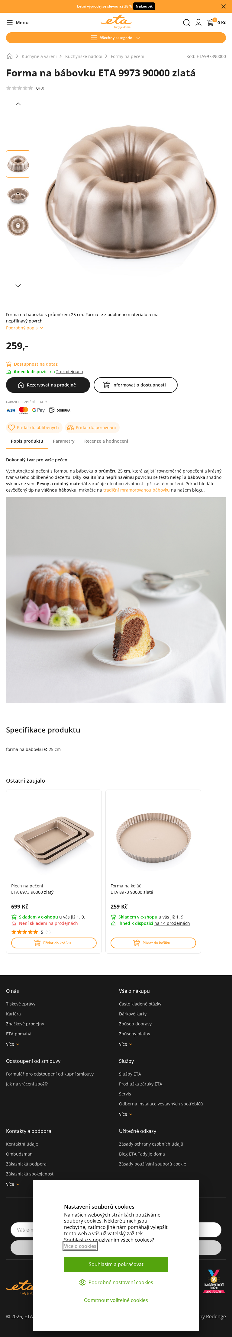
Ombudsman (19, 1154)
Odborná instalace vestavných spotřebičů (161, 1104)
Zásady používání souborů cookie (152, 1164)
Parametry (64, 441)
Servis (125, 1094)
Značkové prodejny (25, 1024)
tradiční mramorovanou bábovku (137, 490)
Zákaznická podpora (26, 1164)
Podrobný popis (22, 328)
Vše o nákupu (134, 991)
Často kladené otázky (140, 1004)
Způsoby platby (134, 1034)
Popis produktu (27, 441)
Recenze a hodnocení (106, 441)
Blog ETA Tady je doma (142, 1154)
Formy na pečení (127, 56)
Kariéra (13, 1014)
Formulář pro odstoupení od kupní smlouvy (50, 1074)
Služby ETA (130, 1074)
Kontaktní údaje (22, 1144)
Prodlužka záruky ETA (140, 1084)
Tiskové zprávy (20, 1004)
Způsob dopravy (135, 1024)
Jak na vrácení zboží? (27, 1084)
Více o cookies (80, 1246)
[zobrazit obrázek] (18, 103)
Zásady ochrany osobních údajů (151, 1144)
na (172, 923)
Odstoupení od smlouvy (33, 1061)
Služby (126, 1061)
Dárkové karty (133, 1014)
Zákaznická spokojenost (29, 1174)
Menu (17, 22)
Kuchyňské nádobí (83, 56)
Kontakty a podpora (28, 1131)
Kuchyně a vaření (39, 56)
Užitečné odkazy (137, 1131)
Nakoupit (144, 6)
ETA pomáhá (18, 1034)
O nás (12, 991)
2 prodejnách (69, 371)
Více (10, 1044)
